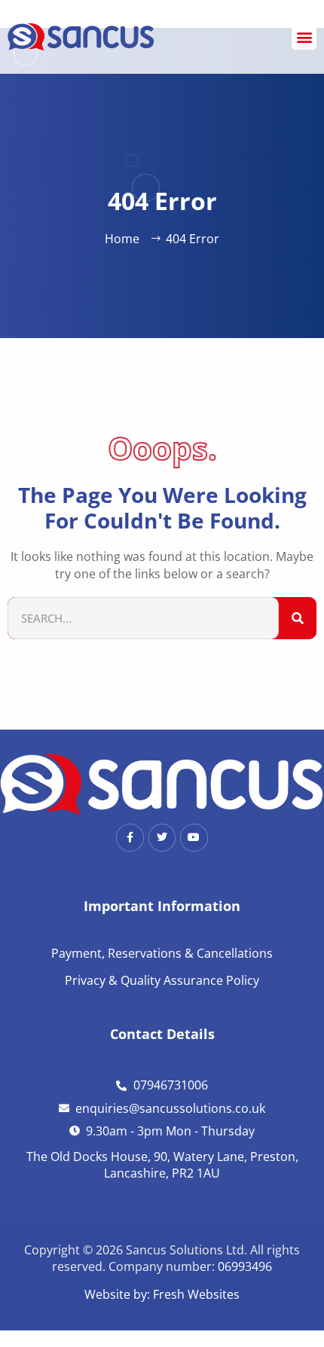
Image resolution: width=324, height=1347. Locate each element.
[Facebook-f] (129, 837)
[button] (304, 37)
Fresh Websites (196, 1294)
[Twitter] (162, 837)
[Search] (297, 618)
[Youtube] (193, 837)
